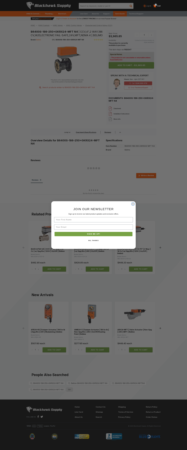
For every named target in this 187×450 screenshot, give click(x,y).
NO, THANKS (93, 240)
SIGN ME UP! (93, 234)
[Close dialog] (133, 204)
